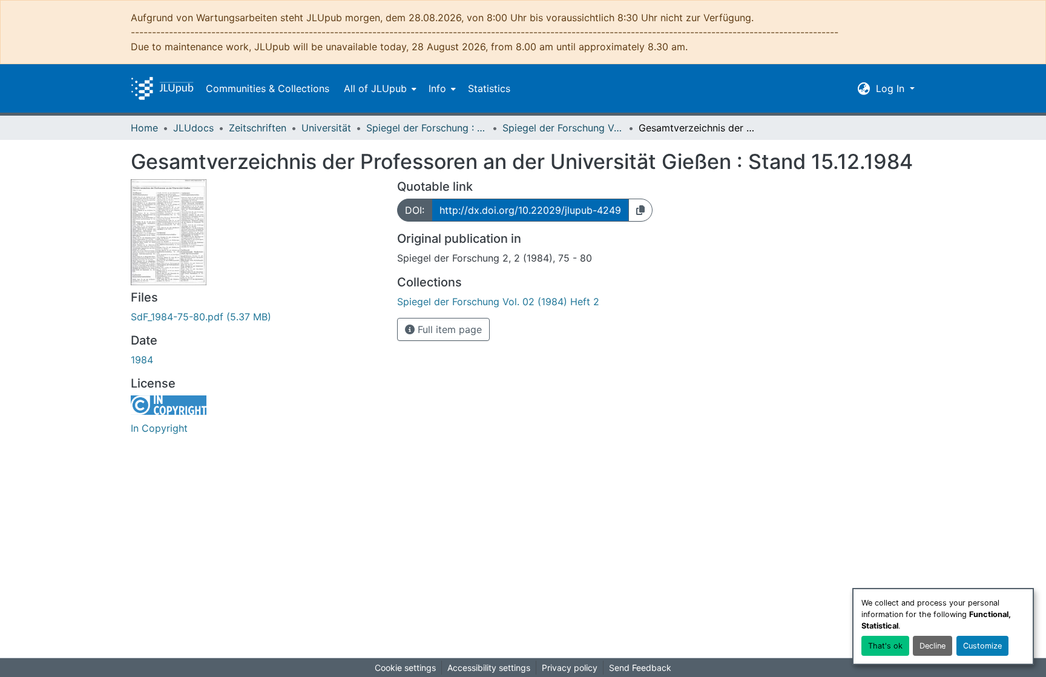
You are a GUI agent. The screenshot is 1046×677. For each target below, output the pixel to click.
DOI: (414, 210)
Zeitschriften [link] (257, 128)
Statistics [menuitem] (489, 88)
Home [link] (144, 128)
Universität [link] (326, 128)
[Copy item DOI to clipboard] (640, 210)
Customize (982, 645)
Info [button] (437, 88)
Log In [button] (891, 88)
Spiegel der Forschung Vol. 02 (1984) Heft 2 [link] (562, 128)
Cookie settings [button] (405, 667)
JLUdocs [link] (193, 128)
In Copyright (159, 428)
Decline (932, 645)
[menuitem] (378, 88)
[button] (162, 88)
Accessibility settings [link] (488, 667)
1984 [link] (142, 360)
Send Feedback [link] (640, 667)
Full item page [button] (448, 329)
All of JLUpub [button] (375, 88)
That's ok (885, 645)
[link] (257, 316)
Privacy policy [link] (569, 667)
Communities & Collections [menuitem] (267, 88)
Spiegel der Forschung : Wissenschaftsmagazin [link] (426, 128)
